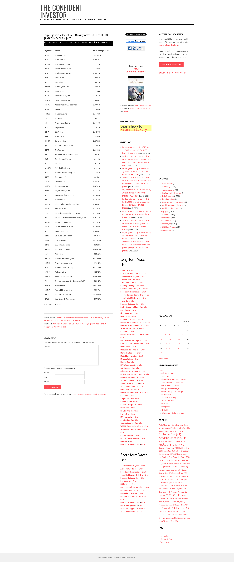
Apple (126, 111)
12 (170, 339)
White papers (165, 407)
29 (183, 348)
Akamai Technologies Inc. (177, 428)
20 (175, 344)
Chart (132, 270)
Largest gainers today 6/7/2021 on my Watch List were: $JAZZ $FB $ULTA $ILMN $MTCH (136, 236)
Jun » (166, 358)
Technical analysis (167, 401)
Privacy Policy (166, 394)
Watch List (164, 404)
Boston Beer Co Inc (171, 451)
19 (170, 344)
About (163, 370)
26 (170, 348)
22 (183, 344)
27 (175, 348)
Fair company (165, 215)
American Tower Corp (169, 441)
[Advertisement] (168, 122)
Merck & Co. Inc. (170, 489)
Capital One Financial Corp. (176, 457)
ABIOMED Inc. (166, 425)
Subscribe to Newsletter (172, 72)
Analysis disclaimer (167, 373)
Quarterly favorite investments (173, 202)
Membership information (170, 385)
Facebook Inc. (179, 473)
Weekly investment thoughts (172, 205)
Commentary (165, 187)
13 (175, 339)
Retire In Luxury (133, 129)
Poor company (166, 221)
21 (179, 344)
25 (166, 348)
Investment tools (168, 199)
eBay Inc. (163, 470)
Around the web (167, 184)
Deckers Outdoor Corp (176, 467)
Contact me (165, 376)
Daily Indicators (168, 196)
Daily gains (88, 42)
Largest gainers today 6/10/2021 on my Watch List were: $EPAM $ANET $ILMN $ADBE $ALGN (135, 171)
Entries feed (165, 536)
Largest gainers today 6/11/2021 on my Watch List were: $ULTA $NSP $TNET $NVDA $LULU (135, 150)
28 (179, 348)
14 (179, 339)
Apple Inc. (173, 444)
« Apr (161, 358)
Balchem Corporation (168, 448)
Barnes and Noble (143, 108)
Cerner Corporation (167, 460)
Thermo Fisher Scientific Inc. (170, 511)
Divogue (118, 557)
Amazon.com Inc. (173, 438)
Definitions (166, 410)
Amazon (133, 108)
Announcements (168, 190)
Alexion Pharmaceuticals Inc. (171, 431)
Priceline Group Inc (173, 502)
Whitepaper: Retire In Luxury (173, 413)
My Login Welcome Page (170, 388)
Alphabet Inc (170, 434)
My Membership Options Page (172, 391)
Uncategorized (166, 230)
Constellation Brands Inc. (172, 463)
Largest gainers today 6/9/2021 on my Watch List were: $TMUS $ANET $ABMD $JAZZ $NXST (136, 193)
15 (183, 339)
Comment (48, 347)
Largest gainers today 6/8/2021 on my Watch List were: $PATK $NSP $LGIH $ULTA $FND (136, 214)
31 (161, 353)
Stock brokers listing (168, 398)
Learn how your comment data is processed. (89, 394)
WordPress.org (166, 542)
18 (166, 344)
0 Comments (105, 42)
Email (46, 377)
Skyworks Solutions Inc (175, 508)
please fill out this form (168, 45)
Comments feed (166, 539)
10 (161, 339)
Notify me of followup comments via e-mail (60, 368)
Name (46, 373)
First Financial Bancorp (168, 476)
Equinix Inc (172, 470)
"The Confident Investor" (136, 70)
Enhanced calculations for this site (173, 379)
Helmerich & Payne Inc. (170, 479)
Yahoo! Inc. (172, 521)
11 (166, 339)
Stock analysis (166, 224)
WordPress (132, 557)
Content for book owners (171, 193)
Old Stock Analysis (169, 227)
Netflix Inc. (171, 495)
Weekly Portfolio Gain (170, 208)
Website (46, 382)
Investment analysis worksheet (172, 382)
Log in (163, 533)
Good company (166, 218)
